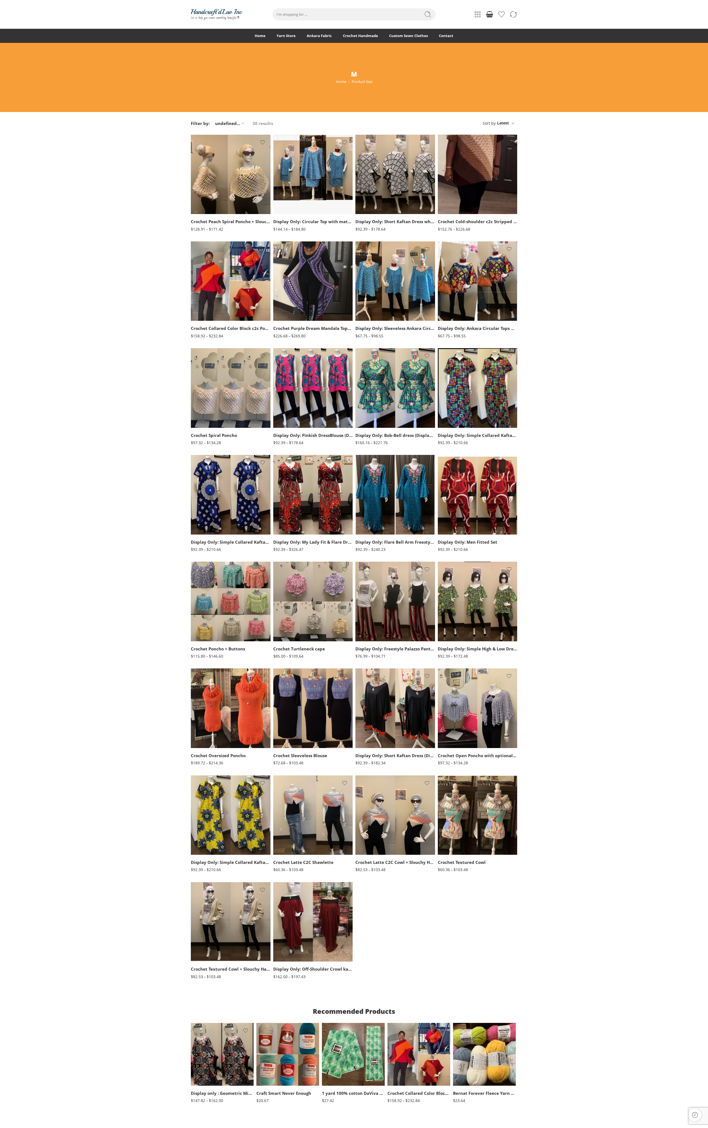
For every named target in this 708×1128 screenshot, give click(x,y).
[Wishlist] (262, 142)
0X (288, 179)
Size (194, 209)
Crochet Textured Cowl (462, 862)
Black (206, 181)
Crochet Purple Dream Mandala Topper (313, 328)
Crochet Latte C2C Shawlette (303, 862)
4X (288, 212)
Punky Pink (288, 623)
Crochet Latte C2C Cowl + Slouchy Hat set (395, 862)
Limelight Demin (205, 615)
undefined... (227, 123)
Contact (446, 35)
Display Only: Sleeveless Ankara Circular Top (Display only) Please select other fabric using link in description (395, 328)
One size (206, 1069)
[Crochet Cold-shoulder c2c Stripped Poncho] (477, 174)
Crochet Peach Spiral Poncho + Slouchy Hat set (230, 221)
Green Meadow (468, 1076)
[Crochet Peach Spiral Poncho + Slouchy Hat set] (230, 174)
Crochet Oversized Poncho (218, 755)
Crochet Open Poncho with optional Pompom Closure (477, 755)
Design (327, 1080)
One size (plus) (206, 1077)
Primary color (200, 174)
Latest (503, 123)
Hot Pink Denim (206, 606)
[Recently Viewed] (695, 1115)
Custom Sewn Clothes (408, 35)
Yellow (288, 639)
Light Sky (468, 1084)
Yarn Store (286, 35)
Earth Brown (452, 715)
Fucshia (271, 1076)
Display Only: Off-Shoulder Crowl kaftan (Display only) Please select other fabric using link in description (313, 969)
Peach (206, 198)
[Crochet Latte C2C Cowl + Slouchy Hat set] (395, 815)
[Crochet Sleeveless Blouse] (313, 708)
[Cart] (489, 14)
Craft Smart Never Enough (283, 1093)
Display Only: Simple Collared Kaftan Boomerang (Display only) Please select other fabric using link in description (477, 435)
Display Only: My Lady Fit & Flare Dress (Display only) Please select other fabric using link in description (313, 542)
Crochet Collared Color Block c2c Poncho (230, 328)
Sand (288, 631)
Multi (453, 724)
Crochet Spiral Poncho (214, 435)
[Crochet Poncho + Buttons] (230, 601)
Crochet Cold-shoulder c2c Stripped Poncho (477, 221)
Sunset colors (452, 732)
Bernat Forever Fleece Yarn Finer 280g (484, 1093)
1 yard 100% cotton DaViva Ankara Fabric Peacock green (353, 1093)
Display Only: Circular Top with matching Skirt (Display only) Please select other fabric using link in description (313, 221)
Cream (271, 1067)
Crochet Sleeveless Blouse (300, 755)
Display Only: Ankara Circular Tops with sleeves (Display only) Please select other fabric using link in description (477, 328)
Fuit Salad (468, 1067)
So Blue (206, 631)
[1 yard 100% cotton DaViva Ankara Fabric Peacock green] (353, 1054)
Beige (271, 1051)
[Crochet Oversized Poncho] (230, 708)
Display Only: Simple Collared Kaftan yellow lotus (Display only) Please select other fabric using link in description (230, 862)
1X (288, 187)
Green (206, 190)
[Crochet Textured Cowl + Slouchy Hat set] (230, 922)
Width (326, 1063)
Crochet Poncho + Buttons (218, 649)
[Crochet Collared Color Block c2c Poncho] (230, 281)
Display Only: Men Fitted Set (467, 542)
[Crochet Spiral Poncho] (230, 388)
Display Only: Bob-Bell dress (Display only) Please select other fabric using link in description (395, 435)
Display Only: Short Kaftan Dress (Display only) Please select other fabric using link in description (395, 755)
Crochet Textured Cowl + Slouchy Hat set (230, 969)
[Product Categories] (477, 14)
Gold (271, 1084)
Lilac (288, 615)
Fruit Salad (468, 1059)
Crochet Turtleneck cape (299, 649)
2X (288, 196)
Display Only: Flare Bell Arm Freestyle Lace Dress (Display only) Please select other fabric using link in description (395, 542)
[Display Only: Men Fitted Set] (477, 495)
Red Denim (205, 623)
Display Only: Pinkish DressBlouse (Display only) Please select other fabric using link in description (313, 435)
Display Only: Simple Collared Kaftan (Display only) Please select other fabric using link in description (230, 542)
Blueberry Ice (468, 1051)
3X (288, 204)
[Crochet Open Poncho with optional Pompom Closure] (477, 708)
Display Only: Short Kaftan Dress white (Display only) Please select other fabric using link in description (395, 221)
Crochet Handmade (360, 35)
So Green (206, 639)
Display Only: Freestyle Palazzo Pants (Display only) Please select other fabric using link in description (395, 649)
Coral (288, 606)
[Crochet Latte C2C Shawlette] (313, 815)
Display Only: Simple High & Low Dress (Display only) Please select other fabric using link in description (477, 649)
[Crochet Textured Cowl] (477, 815)
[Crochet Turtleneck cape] (313, 601)
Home (260, 35)
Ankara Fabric (319, 35)
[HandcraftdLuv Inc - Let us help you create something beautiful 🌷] (216, 14)
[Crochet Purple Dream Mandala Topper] (313, 281)
